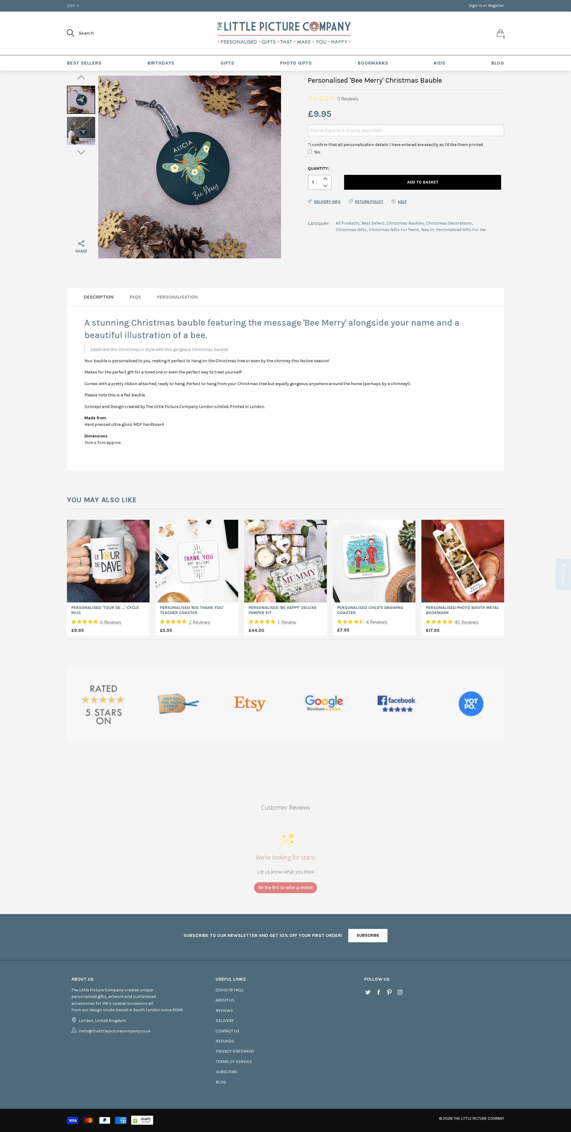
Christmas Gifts (351, 229)
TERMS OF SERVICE (234, 1061)
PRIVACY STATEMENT (235, 1051)
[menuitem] (84, 63)
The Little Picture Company (479, 1118)
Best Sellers (373, 223)
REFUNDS (225, 1041)
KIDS (439, 63)
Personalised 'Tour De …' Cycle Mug (105, 610)
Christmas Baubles (405, 223)
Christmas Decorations (449, 223)
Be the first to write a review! (285, 887)
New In (427, 229)
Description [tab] (99, 297)
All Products (348, 223)
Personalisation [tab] (177, 297)
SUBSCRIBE (368, 935)
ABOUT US (225, 1000)
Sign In (475, 5)
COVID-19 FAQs (230, 990)
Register (496, 5)
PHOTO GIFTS (296, 63)
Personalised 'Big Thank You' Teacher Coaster (192, 610)
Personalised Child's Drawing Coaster (370, 610)
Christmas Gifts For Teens (394, 229)
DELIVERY (225, 1020)
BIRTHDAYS (161, 63)
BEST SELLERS (84, 63)
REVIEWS (224, 1010)
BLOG (497, 63)
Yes (317, 152)
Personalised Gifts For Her (461, 229)
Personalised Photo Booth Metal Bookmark (462, 610)
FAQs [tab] (135, 297)
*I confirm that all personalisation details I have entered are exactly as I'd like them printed (395, 144)
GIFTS (227, 63)
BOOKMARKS (373, 63)
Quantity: (318, 168)
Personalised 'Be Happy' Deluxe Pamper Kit (283, 610)
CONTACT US (227, 1031)
